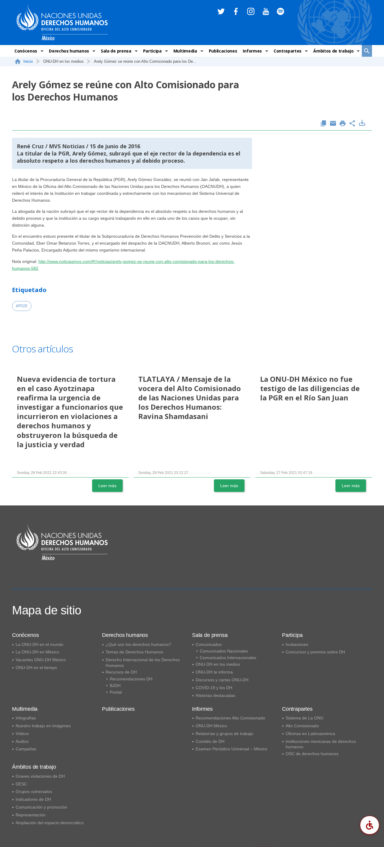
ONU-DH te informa (214, 672)
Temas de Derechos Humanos (134, 652)
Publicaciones (223, 51)
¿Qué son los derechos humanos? (138, 644)
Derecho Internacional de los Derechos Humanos (143, 662)
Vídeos (22, 733)
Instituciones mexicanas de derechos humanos (321, 744)
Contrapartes (288, 51)
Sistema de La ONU (304, 718)
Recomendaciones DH (131, 679)
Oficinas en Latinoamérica (310, 733)
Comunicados (209, 644)
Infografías (26, 718)
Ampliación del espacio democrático (50, 822)
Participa (152, 51)
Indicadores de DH (33, 799)
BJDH (115, 685)
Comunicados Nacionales (224, 651)
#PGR (21, 305)
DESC (21, 784)
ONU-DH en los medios (218, 664)
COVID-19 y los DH (214, 687)
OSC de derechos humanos (312, 753)
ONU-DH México (211, 725)
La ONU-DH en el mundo (39, 644)
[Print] (342, 124)
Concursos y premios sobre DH (315, 652)
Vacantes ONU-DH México (41, 659)
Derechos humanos (69, 51)
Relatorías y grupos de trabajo (224, 733)
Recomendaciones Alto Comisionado (230, 718)
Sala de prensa (116, 51)
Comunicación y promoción (41, 807)
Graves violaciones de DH (40, 776)
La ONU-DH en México (37, 652)
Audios (22, 741)
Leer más (107, 485)
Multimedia (185, 51)
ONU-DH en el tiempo (36, 667)
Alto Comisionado (302, 725)
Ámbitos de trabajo (333, 51)
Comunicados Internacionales (228, 657)
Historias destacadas (215, 695)
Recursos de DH (121, 672)
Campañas (26, 748)
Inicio (28, 61)
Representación (31, 814)
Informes (252, 51)
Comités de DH (210, 741)
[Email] (333, 124)
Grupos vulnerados (34, 791)
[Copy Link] (323, 124)
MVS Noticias (67, 146)
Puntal (116, 692)
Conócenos (25, 51)
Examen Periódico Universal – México (231, 748)
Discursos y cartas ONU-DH (222, 679)
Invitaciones (297, 644)
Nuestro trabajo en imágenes (43, 725)
